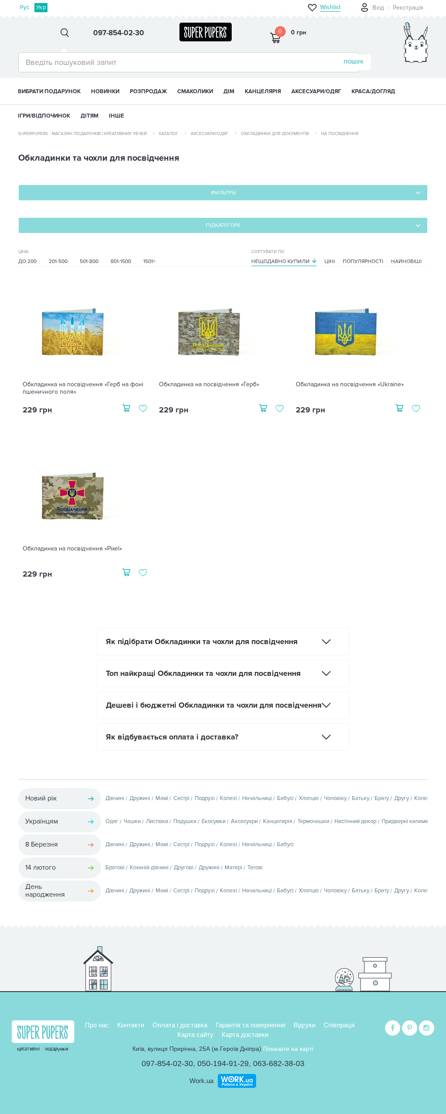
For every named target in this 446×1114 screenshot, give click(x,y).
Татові (255, 867)
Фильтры (223, 192)
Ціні (329, 261)
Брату (382, 798)
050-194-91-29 (223, 1063)
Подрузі (205, 798)
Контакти (130, 1025)
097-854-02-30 (167, 1063)
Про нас (97, 1025)
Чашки (132, 821)
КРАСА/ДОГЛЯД (373, 91)
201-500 (58, 261)
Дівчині (114, 798)
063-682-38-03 (278, 1063)
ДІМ (228, 91)
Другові (183, 867)
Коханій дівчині (149, 867)
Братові (115, 867)
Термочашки (313, 821)
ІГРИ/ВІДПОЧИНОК (44, 115)
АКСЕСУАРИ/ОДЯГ (316, 91)
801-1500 (121, 261)
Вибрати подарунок (49, 91)
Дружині (139, 798)
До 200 (27, 261)
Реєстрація (408, 7)
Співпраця (339, 1025)
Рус (24, 7)
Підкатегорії (223, 225)
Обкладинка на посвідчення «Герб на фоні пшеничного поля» (83, 388)
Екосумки (214, 821)
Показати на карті (288, 1048)
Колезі (228, 798)
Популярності (363, 261)
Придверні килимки (406, 821)
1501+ (149, 261)
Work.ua (201, 1080)
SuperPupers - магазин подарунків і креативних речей (82, 133)
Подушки (184, 821)
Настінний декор (355, 821)
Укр (41, 7)
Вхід (378, 7)
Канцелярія (277, 821)
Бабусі (285, 798)
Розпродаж (148, 91)
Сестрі (181, 798)
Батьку (360, 798)
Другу (401, 798)
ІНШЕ (116, 115)
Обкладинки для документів (275, 133)
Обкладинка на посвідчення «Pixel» (72, 548)
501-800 (89, 261)
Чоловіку (335, 798)
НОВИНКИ (105, 91)
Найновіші (406, 261)
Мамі (161, 798)
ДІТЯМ (89, 115)
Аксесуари (244, 821)
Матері (233, 867)
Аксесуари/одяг (210, 133)
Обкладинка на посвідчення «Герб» (209, 384)
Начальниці (257, 798)
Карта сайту (195, 1034)
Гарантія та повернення (250, 1025)
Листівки (157, 821)
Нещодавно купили (280, 261)
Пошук (354, 62)
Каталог (169, 133)
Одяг (111, 821)
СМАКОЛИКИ (195, 91)
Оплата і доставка (179, 1025)
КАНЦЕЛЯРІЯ (263, 91)
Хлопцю (309, 798)
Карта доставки (245, 1034)
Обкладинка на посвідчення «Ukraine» (350, 384)
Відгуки (304, 1025)
